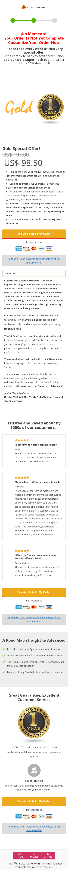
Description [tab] (10, 273)
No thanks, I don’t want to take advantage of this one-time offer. (34, 260)
